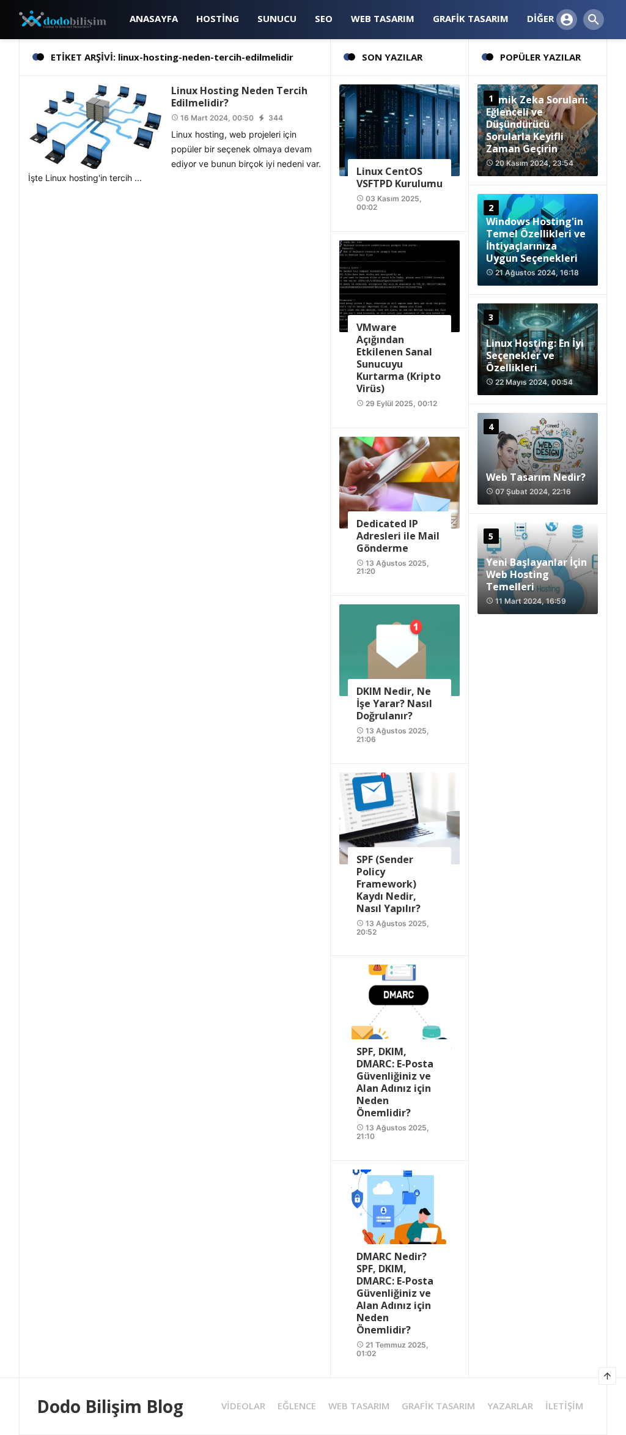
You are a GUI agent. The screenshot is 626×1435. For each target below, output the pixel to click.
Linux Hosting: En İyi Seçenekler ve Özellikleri (535, 355)
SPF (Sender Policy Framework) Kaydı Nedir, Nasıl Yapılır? (388, 884)
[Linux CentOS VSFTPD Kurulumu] (399, 129)
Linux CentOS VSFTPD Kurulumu (399, 177)
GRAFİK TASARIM (438, 1406)
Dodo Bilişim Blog (110, 1406)
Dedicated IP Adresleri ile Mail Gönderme (398, 536)
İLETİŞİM (564, 1406)
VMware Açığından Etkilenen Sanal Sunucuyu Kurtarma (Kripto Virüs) (398, 358)
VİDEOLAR (243, 1406)
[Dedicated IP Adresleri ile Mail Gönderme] (399, 481)
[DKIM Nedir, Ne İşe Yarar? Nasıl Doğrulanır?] (399, 649)
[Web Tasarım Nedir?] (537, 459)
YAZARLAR (510, 1406)
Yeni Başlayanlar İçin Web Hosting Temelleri (536, 574)
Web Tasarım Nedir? (536, 477)
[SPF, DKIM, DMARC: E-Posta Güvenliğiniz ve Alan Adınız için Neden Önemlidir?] (399, 1009)
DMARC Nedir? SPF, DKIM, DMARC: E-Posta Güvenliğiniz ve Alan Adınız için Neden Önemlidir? (394, 1293)
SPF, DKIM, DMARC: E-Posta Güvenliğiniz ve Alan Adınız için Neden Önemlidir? (394, 1082)
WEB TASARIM (358, 1406)
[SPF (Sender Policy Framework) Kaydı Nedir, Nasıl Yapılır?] (399, 817)
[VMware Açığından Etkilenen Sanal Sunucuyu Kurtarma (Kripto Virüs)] (399, 285)
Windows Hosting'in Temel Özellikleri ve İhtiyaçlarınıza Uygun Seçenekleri (536, 240)
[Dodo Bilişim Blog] (69, 18)
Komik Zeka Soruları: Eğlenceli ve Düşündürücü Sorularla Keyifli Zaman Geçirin (536, 124)
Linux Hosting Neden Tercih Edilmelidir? (239, 96)
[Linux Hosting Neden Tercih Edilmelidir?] (95, 126)
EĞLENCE (297, 1406)
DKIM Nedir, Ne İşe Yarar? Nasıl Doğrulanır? (394, 703)
